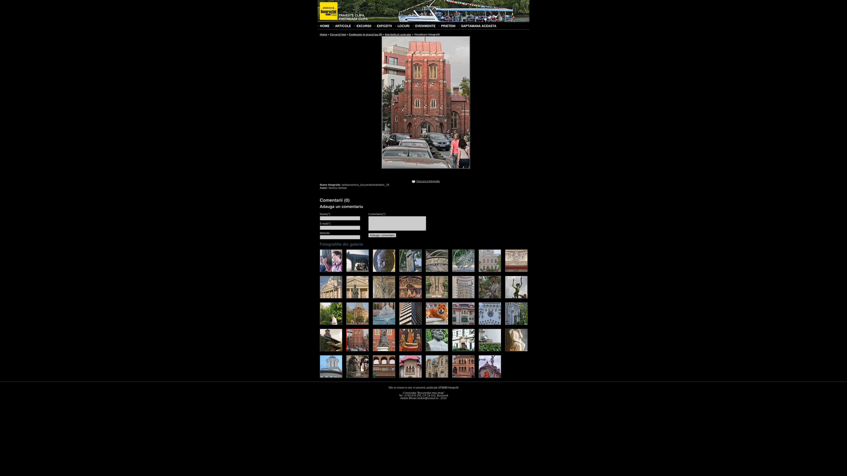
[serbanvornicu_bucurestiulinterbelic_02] (357, 271)
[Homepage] (328, 11)
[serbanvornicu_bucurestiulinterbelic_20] (410, 323)
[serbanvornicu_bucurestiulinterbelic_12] (410, 297)
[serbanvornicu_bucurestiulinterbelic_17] (331, 323)
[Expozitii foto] (384, 26)
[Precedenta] (404, 102)
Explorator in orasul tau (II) (365, 34)
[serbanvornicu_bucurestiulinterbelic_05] (437, 271)
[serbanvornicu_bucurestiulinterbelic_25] (331, 350)
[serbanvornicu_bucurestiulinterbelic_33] (331, 376)
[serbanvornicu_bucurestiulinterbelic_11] (384, 297)
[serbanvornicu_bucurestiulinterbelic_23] (490, 323)
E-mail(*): (325, 223)
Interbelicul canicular (398, 34)
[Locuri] (403, 26)
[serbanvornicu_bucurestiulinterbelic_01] (331, 271)
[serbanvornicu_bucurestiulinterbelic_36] (410, 376)
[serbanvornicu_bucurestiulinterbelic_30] (463, 350)
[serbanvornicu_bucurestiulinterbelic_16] (516, 297)
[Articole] (343, 26)
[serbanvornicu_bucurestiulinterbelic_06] (463, 271)
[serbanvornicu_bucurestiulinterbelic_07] (490, 271)
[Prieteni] (448, 26)
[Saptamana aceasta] (478, 26)
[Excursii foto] (363, 26)
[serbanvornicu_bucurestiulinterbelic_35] (384, 376)
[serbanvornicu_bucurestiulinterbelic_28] (410, 350)
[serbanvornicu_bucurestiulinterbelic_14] (463, 297)
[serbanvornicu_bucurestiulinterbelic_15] (490, 297)
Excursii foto (338, 34)
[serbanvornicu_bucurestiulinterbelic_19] (384, 323)
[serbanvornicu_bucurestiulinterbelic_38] (463, 376)
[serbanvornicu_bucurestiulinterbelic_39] (490, 376)
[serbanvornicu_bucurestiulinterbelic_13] (437, 297)
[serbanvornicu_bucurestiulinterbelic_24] (516, 323)
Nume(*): (325, 214)
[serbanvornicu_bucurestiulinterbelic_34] (357, 376)
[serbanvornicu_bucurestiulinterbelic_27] (384, 350)
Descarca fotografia (428, 181)
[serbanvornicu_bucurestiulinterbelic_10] (357, 297)
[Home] (325, 26)
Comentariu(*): (377, 214)
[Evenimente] (425, 26)
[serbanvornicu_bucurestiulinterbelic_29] (437, 350)
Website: (325, 233)
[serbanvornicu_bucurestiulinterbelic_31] (490, 350)
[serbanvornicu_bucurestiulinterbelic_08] (516, 271)
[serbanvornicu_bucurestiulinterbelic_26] (357, 350)
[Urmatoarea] (448, 102)
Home (323, 34)
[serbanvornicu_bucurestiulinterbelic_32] (516, 350)
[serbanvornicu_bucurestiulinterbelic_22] (463, 323)
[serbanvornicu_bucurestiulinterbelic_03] (384, 271)
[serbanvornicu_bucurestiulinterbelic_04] (410, 271)
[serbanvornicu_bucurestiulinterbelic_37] (437, 376)
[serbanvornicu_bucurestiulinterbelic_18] (357, 323)
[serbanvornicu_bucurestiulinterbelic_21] (437, 323)
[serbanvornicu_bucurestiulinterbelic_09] (331, 297)
